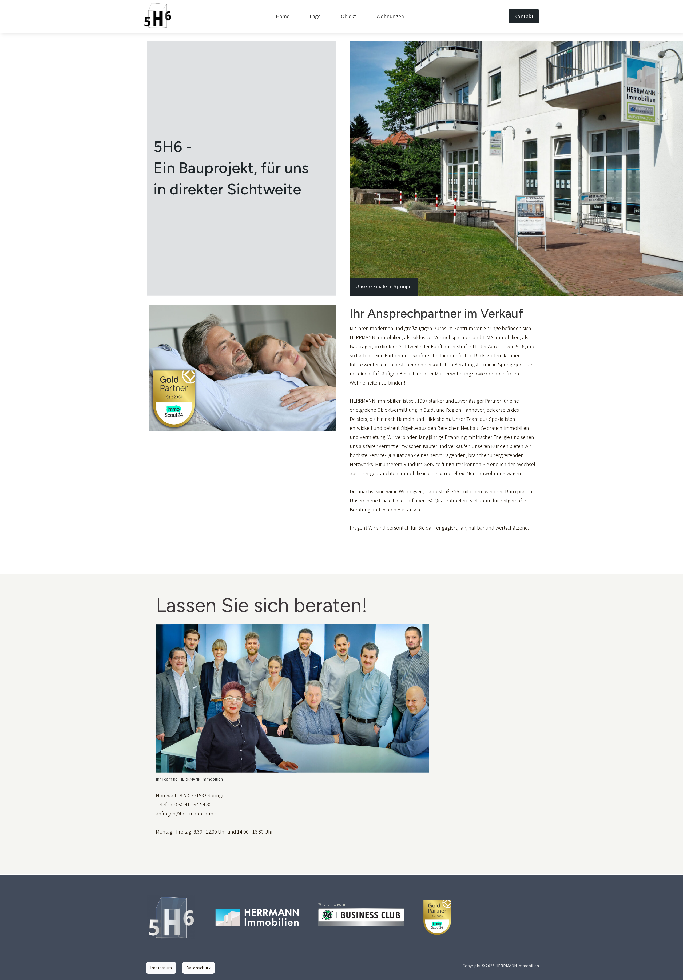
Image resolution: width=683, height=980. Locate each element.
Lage (315, 16)
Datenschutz (198, 968)
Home (282, 16)
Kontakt (524, 16)
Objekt (348, 16)
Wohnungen (390, 16)
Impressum (161, 968)
